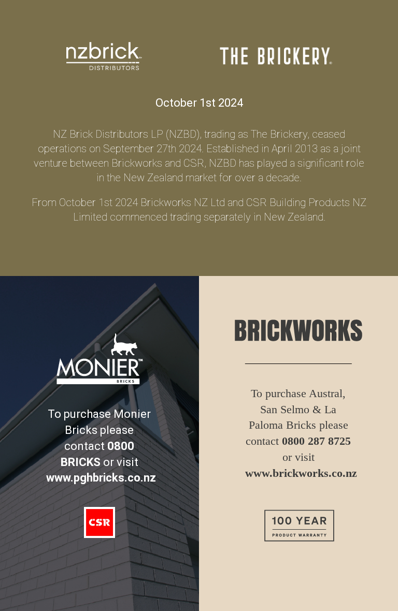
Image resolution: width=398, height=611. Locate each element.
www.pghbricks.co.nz (101, 477)
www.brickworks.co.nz (301, 473)
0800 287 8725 (316, 440)
